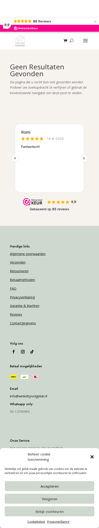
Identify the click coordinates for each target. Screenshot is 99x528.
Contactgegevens (23, 323)
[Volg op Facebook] (13, 351)
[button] (92, 457)
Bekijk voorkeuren (49, 511)
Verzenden (18, 262)
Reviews (16, 314)
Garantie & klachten (24, 305)
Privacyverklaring (58, 522)
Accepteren (50, 486)
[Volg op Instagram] (22, 351)
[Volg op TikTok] (32, 351)
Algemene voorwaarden (28, 254)
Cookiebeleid (36, 522)
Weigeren (49, 499)
